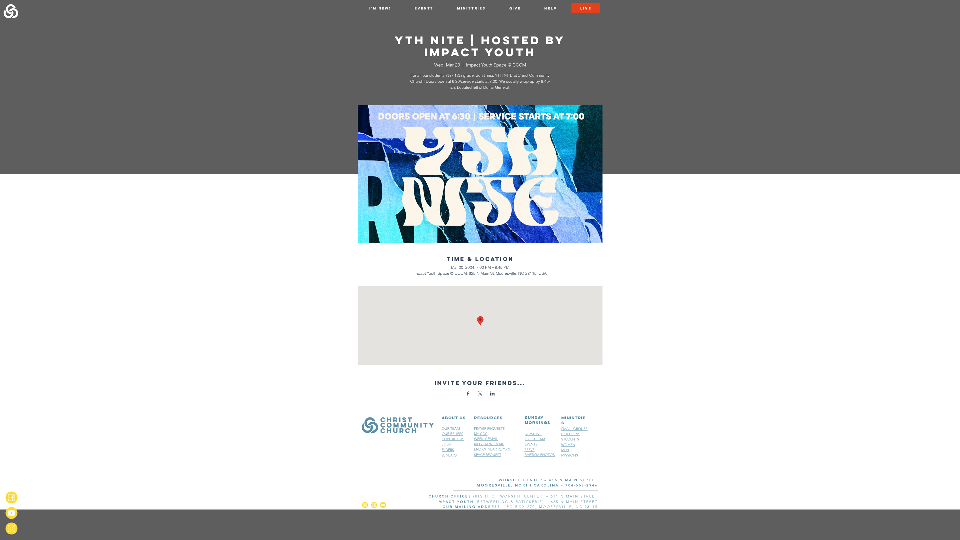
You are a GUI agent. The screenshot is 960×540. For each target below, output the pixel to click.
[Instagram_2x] (11, 528)
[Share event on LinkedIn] (492, 394)
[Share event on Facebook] (468, 394)
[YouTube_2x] (11, 513)
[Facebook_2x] (11, 497)
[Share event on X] (480, 394)
